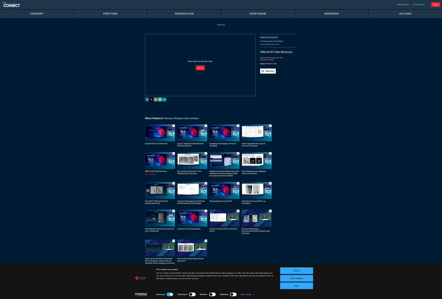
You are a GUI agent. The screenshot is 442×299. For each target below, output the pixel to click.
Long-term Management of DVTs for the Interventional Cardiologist (191, 202)
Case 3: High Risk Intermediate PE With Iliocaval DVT (190, 145)
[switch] (192, 294)
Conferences (403, 5)
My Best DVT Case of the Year (156, 144)
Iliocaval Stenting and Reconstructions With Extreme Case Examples (256, 231)
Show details (246, 294)
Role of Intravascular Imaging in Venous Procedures (254, 172)
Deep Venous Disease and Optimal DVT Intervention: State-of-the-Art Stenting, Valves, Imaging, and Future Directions (160, 262)
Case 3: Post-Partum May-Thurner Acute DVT (190, 260)
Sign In (435, 5)
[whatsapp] (160, 100)
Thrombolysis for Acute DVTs (220, 201)
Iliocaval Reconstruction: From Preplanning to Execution (189, 172)
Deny (297, 286)
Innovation (331, 14)
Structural (110, 14)
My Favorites (419, 5)
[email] (156, 100)
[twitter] (151, 100)
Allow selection (297, 278)
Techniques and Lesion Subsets (271, 41)
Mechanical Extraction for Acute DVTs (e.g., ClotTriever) (159, 230)
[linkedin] (164, 100)
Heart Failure (257, 14)
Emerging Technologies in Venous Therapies (222, 145)
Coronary (36, 14)
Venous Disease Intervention (270, 44)
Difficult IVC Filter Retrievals (156, 171)
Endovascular (184, 14)
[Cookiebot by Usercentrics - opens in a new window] (141, 294)
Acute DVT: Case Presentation (189, 229)
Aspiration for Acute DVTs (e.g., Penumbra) (254, 202)
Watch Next (269, 71)
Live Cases (405, 14)
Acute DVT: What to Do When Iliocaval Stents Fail (156, 202)
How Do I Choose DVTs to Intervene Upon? (223, 230)
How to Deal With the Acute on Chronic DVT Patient (254, 145)
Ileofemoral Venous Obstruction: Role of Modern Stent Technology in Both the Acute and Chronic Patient (224, 173)
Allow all (296, 271)
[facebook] (147, 100)
